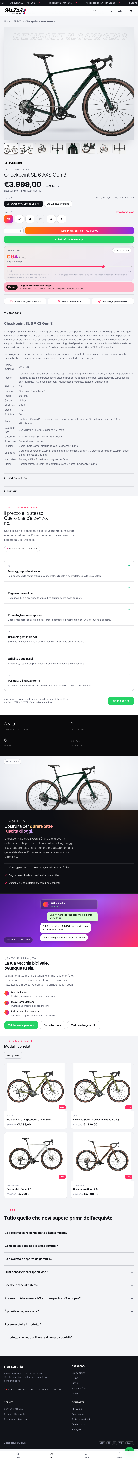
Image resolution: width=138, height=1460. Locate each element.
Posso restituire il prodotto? (23, 1324)
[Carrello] (130, 11)
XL (51, 219)
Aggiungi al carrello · (79, 230)
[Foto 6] (88, 148)
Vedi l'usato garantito (83, 1025)
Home (17, 1457)
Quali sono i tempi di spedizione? (26, 1272)
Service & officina (13, 1409)
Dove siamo (78, 1414)
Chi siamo (77, 1409)
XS (40, 219)
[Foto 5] (73, 148)
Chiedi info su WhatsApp (69, 239)
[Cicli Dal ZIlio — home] (15, 10)
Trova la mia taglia (125, 212)
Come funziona (53, 1025)
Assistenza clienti (81, 1419)
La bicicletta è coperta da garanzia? (28, 1259)
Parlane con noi (121, 700)
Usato (75, 1393)
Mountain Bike (79, 1388)
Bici (51, 1457)
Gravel (75, 1383)
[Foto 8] (119, 148)
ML (8, 219)
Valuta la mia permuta (21, 1025)
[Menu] (86, 11)
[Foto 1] (11, 148)
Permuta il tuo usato (14, 1414)
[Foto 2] (26, 148)
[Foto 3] (42, 148)
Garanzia (12, 491)
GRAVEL (18, 21)
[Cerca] (94, 11)
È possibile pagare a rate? (22, 1311)
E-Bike (75, 1378)
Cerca (86, 1457)
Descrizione (14, 312)
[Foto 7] (104, 148)
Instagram (77, 1429)
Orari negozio (78, 1424)
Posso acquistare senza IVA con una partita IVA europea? (43, 1298)
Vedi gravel (13, 1055)
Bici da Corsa (78, 1373)
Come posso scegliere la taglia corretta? (31, 1245)
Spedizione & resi (17, 478)
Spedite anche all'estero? (21, 1285)
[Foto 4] (57, 148)
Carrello (120, 1457)
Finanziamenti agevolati (16, 1419)
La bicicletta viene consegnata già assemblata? (36, 1232)
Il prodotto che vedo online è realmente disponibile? (39, 1337)
